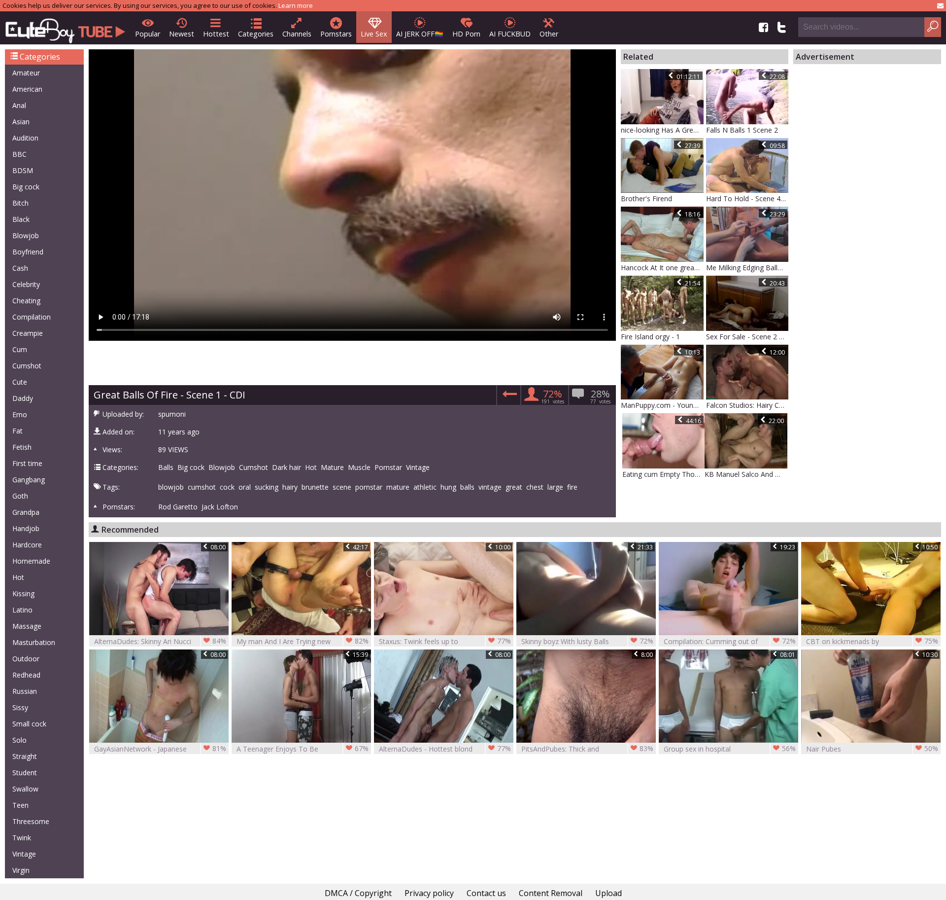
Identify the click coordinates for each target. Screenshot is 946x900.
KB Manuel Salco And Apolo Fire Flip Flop (746, 474)
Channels (296, 33)
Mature (332, 467)
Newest (181, 33)
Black (21, 219)
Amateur (26, 72)
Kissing (23, 593)
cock (227, 487)
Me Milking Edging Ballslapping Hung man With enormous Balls (747, 267)
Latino (22, 609)
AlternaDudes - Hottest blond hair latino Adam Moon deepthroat (445, 749)
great (514, 487)
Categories (255, 33)
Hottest (216, 33)
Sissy (20, 707)
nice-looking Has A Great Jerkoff (662, 130)
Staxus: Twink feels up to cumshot (445, 641)
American (27, 89)
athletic (425, 487)
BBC (19, 154)
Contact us (486, 893)
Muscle (359, 467)
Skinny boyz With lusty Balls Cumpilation (587, 641)
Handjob (25, 528)
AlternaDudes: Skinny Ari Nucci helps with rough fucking (160, 641)
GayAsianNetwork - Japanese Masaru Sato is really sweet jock (160, 749)
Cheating (26, 300)
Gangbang (28, 479)
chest (534, 487)
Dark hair (286, 467)
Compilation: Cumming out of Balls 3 (730, 641)
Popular (147, 33)
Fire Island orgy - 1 (650, 336)
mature (397, 487)
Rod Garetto (178, 507)
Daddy (22, 398)
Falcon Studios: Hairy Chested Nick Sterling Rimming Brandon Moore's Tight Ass (747, 405)
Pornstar (388, 467)
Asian (21, 121)
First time (27, 463)
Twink (21, 837)
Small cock (29, 723)
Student (24, 772)
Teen (20, 805)
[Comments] (508, 396)
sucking (266, 487)
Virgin (21, 870)
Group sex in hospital (730, 749)
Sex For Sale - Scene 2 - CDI (747, 336)
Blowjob (25, 235)
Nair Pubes (872, 749)
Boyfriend (27, 251)
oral (244, 487)
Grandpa (25, 512)
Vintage (24, 854)
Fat (17, 430)
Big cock (25, 186)
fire (572, 487)
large (555, 487)
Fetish (22, 447)
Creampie (27, 333)
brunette (315, 487)
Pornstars (336, 33)
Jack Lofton (220, 507)
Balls (165, 467)
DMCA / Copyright (358, 893)
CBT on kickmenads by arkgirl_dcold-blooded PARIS (872, 641)
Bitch (20, 203)
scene (342, 487)
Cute (19, 382)
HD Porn (466, 33)
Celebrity (26, 284)
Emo (19, 414)
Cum (19, 349)
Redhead (26, 675)
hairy (290, 487)
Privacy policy (429, 893)
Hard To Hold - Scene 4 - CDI (747, 198)
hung (448, 487)
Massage (26, 626)
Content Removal (550, 893)
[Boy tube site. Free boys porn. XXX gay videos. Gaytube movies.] (65, 27)
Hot (18, 577)
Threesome (30, 821)
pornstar (368, 487)
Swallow (25, 788)
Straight (24, 756)
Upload (608, 893)
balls (467, 487)
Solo (19, 740)
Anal (19, 105)
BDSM (22, 170)
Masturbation (33, 642)
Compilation (31, 317)
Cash (20, 268)
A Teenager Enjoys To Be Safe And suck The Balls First (302, 749)
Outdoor (25, 658)
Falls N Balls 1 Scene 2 (742, 130)
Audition (25, 138)
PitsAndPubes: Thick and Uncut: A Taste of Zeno (587, 749)
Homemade (31, 561)
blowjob (171, 487)
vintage (490, 487)
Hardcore (27, 544)
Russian (24, 691)
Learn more (295, 5)
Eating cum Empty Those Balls (663, 474)
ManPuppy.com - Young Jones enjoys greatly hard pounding (662, 405)
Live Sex (374, 33)
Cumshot (26, 365)
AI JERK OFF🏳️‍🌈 (419, 33)
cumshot (202, 487)
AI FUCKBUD (510, 33)
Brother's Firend (646, 198)
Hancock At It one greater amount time (662, 267)
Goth (20, 496)
